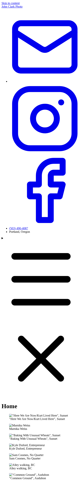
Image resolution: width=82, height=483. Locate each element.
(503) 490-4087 (18, 228)
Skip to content (11, 3)
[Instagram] (44, 153)
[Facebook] (44, 225)
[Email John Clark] (44, 81)
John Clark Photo (12, 6)
